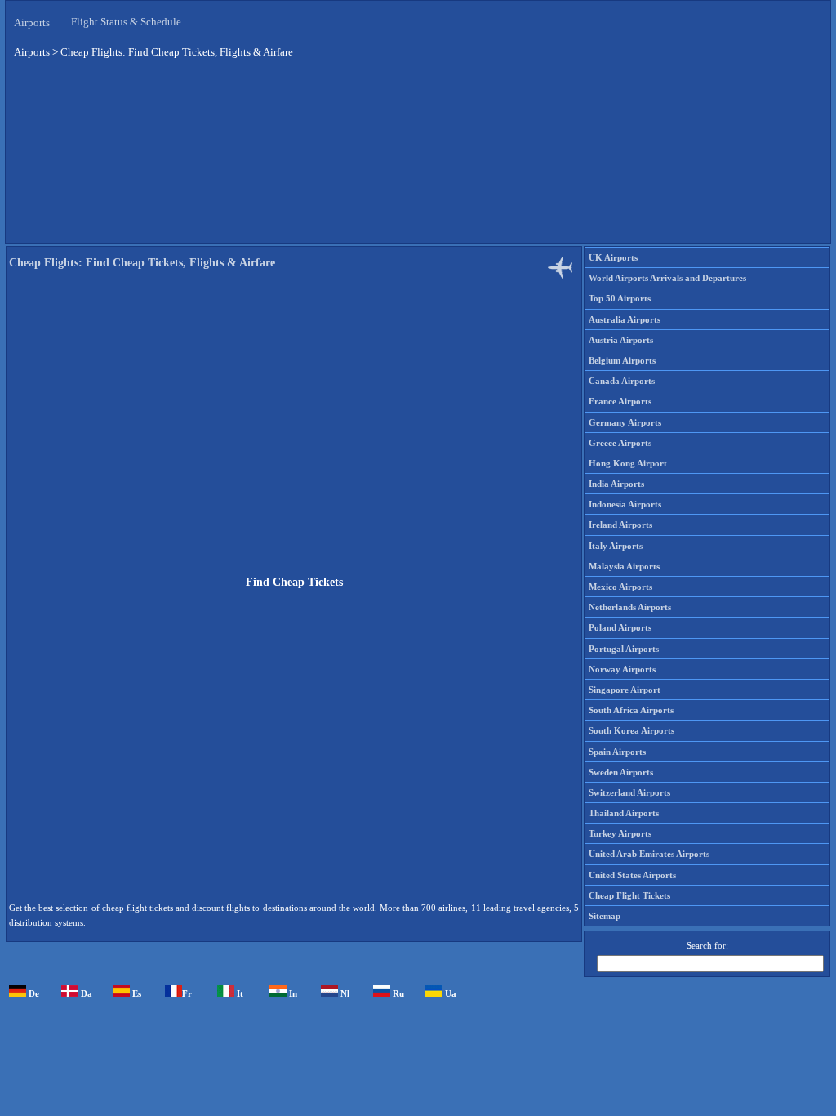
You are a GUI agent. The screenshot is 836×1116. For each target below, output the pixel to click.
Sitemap (604, 916)
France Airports (620, 401)
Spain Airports (617, 752)
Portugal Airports (624, 649)
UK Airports (613, 257)
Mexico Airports (620, 586)
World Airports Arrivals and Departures (667, 278)
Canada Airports (622, 381)
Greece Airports (620, 443)
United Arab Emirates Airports (649, 854)
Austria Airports (621, 340)
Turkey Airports (620, 833)
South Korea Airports (631, 730)
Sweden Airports (621, 772)
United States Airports (632, 875)
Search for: (707, 945)
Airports (32, 22)
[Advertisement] (418, 154)
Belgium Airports (622, 360)
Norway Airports (622, 669)
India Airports (616, 484)
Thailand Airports (624, 813)
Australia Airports (624, 319)
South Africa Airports (631, 710)
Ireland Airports (620, 524)
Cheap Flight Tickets (629, 895)
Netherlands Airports (630, 607)
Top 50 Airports (620, 298)
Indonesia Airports (625, 504)
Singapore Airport (624, 689)
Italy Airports (616, 546)
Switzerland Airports (629, 792)
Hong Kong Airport (628, 463)
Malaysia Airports (624, 566)
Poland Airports (620, 627)
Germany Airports (625, 422)
